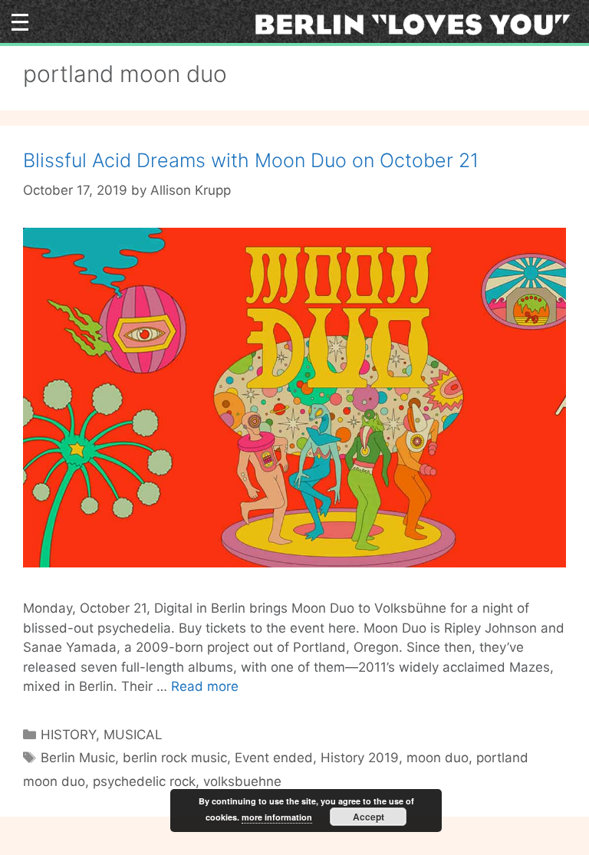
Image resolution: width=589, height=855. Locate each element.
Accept (368, 817)
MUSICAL (133, 734)
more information (277, 817)
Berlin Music (78, 757)
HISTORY (68, 734)
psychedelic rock (144, 781)
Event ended (274, 757)
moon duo (437, 757)
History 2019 (360, 757)
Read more (205, 686)
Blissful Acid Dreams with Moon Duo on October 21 (251, 160)
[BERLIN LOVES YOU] (417, 23)
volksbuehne (242, 781)
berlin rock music (175, 757)
